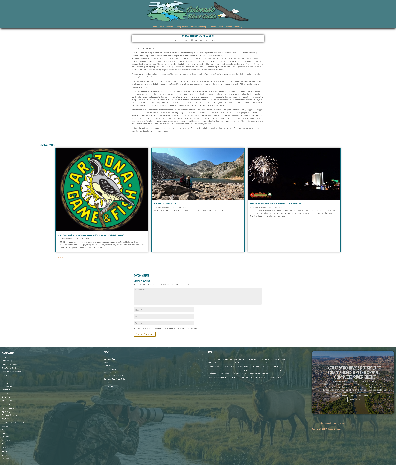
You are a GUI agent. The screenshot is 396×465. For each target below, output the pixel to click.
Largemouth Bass (256, 370)
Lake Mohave (226, 370)
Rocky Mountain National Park (217, 377)
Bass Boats (6, 357)
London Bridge (213, 373)
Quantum (265, 373)
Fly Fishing (6, 411)
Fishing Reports (182, 27)
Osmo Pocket (235, 373)
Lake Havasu (255, 366)
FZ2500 (211, 366)
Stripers (280, 377)
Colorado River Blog (198, 27)
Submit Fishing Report (114, 375)
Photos (213, 27)
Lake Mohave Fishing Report (241, 370)
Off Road (5, 437)
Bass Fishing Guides (9, 364)
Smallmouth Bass (243, 377)
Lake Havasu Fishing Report (270, 366)
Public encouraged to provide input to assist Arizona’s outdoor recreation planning (91, 235)
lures (221, 373)
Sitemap (228, 27)
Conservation (7, 390)
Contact (237, 27)
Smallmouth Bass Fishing (258, 377)
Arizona (225, 359)
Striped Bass (271, 377)
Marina (227, 373)
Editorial (5, 393)
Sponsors (169, 27)
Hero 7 (233, 366)
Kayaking (5, 419)
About (161, 27)
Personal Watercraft (10, 440)
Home (154, 27)
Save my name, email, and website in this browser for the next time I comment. (167, 328)
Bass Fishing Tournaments (12, 372)
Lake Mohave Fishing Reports (13, 422)
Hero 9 (240, 366)
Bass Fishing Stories (9, 368)
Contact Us (108, 386)
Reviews (5, 448)
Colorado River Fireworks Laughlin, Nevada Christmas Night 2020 (275, 204)
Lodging (5, 426)
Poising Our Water (254, 373)
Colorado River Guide (185, 40)
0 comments (216, 40)
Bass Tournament (254, 359)
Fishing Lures (7, 404)
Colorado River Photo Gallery (115, 379)
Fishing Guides (7, 400)
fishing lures (260, 363)
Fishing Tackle (281, 363)
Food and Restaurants (10, 415)
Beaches (5, 375)
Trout (210, 381)
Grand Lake (219, 366)
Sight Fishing (232, 377)
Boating (5, 382)
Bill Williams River (267, 359)
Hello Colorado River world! (165, 204)
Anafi (219, 359)
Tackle (4, 451)
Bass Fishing (7, 361)
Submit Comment (144, 334)
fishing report (270, 363)
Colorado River (8, 386)
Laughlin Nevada (269, 370)
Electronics (6, 397)
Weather (5, 458)
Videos (220, 27)
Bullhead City (212, 363)
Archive (108, 365)
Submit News (111, 369)
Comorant (233, 363)
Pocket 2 (244, 373)
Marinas (5, 429)
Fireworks (251, 363)
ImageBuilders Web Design (334, 423)
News (208, 40)
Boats (283, 359)
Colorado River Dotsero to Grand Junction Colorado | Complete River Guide (354, 371)
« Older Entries (61, 257)
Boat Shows (6, 379)
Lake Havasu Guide (214, 370)
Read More (355, 398)
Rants (4, 444)
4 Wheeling (212, 359)
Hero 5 (227, 366)
